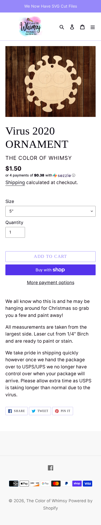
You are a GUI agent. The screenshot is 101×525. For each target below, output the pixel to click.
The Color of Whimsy (46, 500)
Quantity (14, 222)
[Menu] (93, 26)
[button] (40, 175)
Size (9, 201)
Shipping (15, 182)
